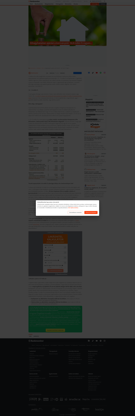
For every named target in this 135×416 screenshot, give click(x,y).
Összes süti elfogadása (91, 212)
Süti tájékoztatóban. (73, 207)
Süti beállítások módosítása (75, 212)
